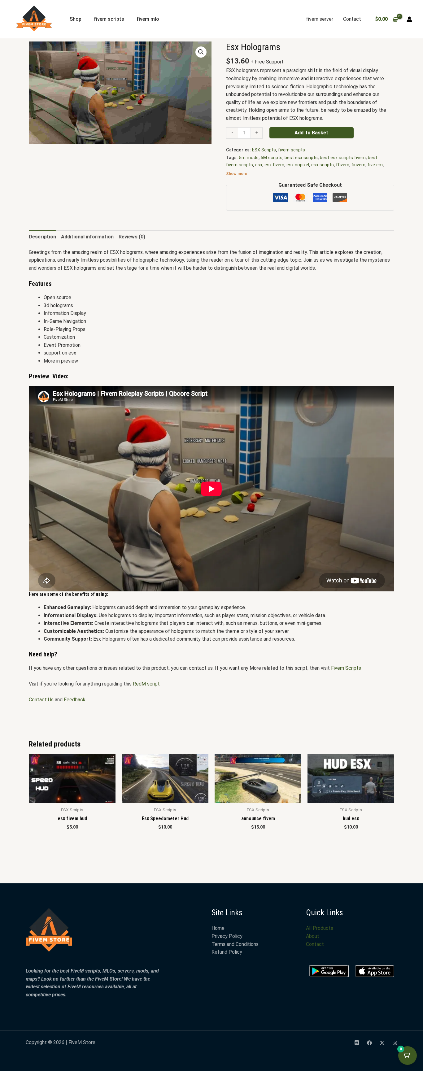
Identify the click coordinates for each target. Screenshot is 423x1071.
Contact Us (41, 700)
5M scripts (271, 157)
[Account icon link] (409, 19)
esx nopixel (297, 165)
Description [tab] (42, 237)
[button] (201, 52)
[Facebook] (369, 1042)
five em (375, 165)
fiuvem (358, 165)
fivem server (319, 19)
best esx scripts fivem (343, 157)
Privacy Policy (227, 936)
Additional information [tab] (87, 237)
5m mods (249, 157)
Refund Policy (227, 952)
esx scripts (322, 165)
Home (218, 928)
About (312, 936)
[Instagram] (394, 1042)
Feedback (74, 700)
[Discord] (356, 1042)
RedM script (146, 684)
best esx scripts (301, 157)
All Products (319, 928)
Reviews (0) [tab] (132, 237)
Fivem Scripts (346, 668)
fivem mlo (148, 19)
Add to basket (311, 133)
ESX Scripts (264, 150)
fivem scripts (109, 19)
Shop (75, 19)
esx (258, 165)
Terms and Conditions (235, 944)
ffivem (342, 165)
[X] (382, 1042)
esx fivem (274, 165)
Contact (352, 19)
